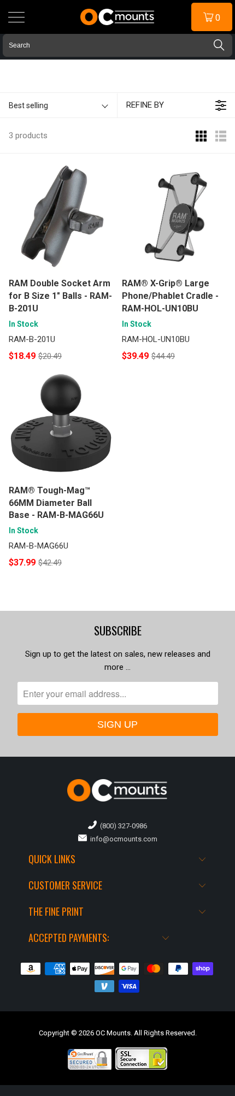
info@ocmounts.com (122, 839)
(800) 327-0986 (122, 826)
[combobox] (117, 45)
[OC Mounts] (118, 17)
